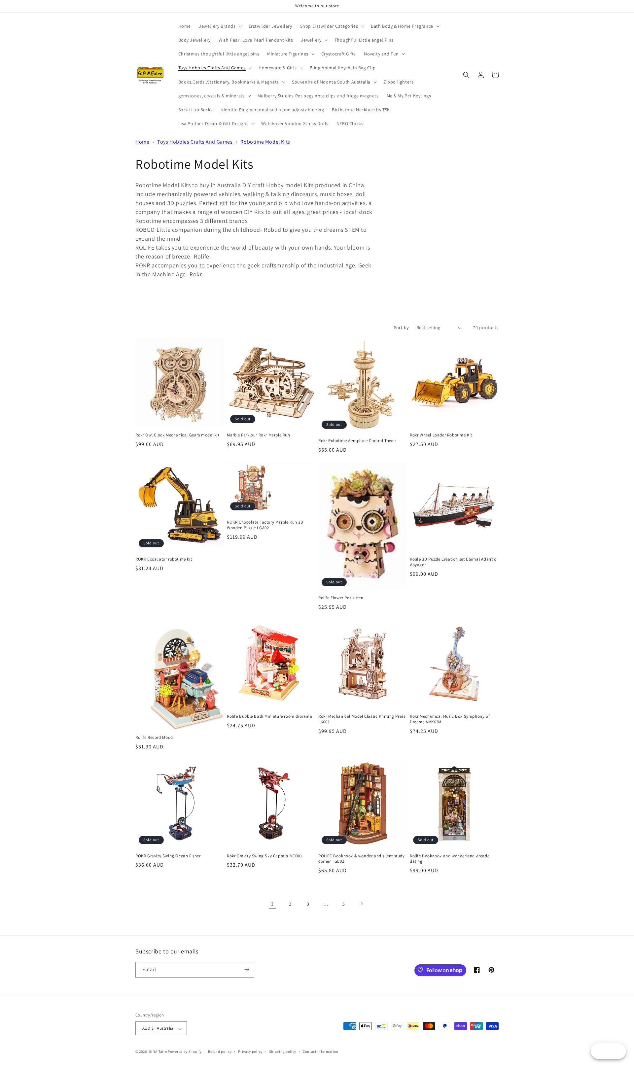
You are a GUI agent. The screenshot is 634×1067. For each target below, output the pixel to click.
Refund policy (219, 1051)
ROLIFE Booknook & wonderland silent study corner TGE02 (361, 858)
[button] (220, 26)
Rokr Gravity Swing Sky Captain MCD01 (264, 856)
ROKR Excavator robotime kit (163, 559)
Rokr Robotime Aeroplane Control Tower (357, 440)
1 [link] (272, 903)
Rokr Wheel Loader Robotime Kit (441, 435)
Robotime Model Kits (265, 141)
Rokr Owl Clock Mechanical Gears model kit (177, 435)
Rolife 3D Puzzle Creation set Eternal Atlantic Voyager (453, 562)
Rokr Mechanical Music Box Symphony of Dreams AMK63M (450, 719)
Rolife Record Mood (154, 737)
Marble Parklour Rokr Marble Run (258, 435)
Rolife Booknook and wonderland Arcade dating (449, 858)
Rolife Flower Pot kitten (340, 598)
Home (142, 141)
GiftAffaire (158, 1052)
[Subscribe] (246, 969)
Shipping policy (283, 1051)
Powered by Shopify (185, 1052)
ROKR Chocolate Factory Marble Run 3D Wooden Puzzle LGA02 (265, 525)
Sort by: (402, 327)
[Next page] (361, 904)
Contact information (320, 1051)
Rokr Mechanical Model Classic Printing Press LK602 (361, 719)
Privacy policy (250, 1051)
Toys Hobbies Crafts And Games (194, 141)
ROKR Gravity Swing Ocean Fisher (168, 856)
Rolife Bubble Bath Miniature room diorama (269, 716)
